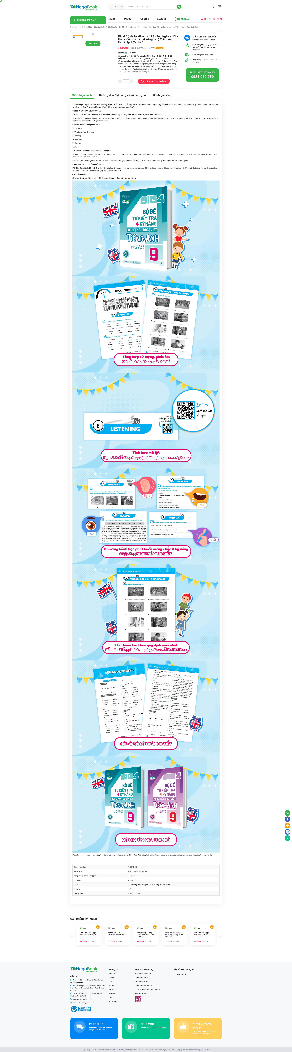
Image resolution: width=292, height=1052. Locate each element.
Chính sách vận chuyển (143, 985)
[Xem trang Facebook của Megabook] (287, 819)
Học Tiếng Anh (183, 19)
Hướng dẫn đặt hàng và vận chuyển (122, 95)
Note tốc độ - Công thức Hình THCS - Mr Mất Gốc (145, 935)
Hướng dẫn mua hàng (143, 973)
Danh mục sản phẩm (86, 20)
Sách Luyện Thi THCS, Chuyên (105, 27)
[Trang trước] (72, 934)
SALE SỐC (161, 19)
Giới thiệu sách (82, 95)
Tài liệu (127, 19)
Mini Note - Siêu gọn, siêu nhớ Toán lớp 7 (88, 934)
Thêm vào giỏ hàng (155, 81)
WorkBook (112, 993)
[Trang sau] (220, 934)
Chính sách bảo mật (142, 977)
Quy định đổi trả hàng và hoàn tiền (147, 989)
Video (111, 997)
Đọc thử (93, 43)
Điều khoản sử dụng (142, 981)
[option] (93, 34)
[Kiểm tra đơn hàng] (287, 825)
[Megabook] (83, 8)
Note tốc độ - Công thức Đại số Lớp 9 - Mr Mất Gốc (174, 935)
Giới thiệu (112, 977)
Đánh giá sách (162, 95)
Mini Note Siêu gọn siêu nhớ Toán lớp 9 (202, 934)
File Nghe (144, 19)
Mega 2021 (113, 973)
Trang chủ (73, 27)
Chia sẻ (111, 19)
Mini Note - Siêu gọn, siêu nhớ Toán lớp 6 (116, 934)
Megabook (181, 974)
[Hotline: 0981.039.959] (287, 813)
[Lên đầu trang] (287, 838)
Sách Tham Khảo (86, 27)
